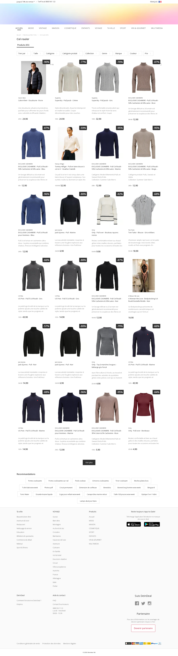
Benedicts (107, 487)
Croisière (56, 532)
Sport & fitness (22, 547)
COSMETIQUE (94, 528)
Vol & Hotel (57, 555)
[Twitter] (143, 603)
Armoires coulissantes (100, 481)
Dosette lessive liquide (44, 494)
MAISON (92, 524)
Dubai (55, 586)
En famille (56, 551)
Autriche (56, 570)
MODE (91, 520)
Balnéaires (57, 536)
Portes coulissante (35, 481)
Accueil (91, 517)
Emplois (20, 604)
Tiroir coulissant (121, 481)
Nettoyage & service (24, 528)
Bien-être (56, 520)
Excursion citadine (60, 559)
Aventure (56, 544)
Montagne (57, 524)
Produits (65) (23, 45)
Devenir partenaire (143, 628)
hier (153, 622)
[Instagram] (149, 603)
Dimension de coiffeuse (88, 487)
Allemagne (57, 578)
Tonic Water (24, 494)
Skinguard (151, 487)
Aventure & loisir (23, 520)
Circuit (55, 563)
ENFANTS (92, 536)
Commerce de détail (24, 540)
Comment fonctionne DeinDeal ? (29, 600)
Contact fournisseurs (61, 604)
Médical (20, 544)
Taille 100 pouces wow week (124, 494)
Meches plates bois (141, 481)
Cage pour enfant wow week (69, 494)
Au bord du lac (58, 528)
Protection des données (51, 643)
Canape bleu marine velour (97, 494)
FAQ (54, 600)
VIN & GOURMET (95, 540)
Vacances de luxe (59, 540)
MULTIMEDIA (94, 544)
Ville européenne (59, 567)
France (55, 574)
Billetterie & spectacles (25, 536)
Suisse (55, 517)
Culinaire (56, 547)
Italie (54, 582)
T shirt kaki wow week (30, 487)
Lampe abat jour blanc (88, 501)
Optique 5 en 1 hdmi (148, 494)
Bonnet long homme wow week (129, 487)
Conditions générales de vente (28, 643)
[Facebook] (137, 603)
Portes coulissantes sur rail (58, 481)
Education (20, 532)
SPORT (91, 532)
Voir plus (89, 462)
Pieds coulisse (80, 481)
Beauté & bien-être (24, 517)
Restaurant (21, 524)
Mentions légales (69, 643)
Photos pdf (49, 487)
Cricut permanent (66, 487)
